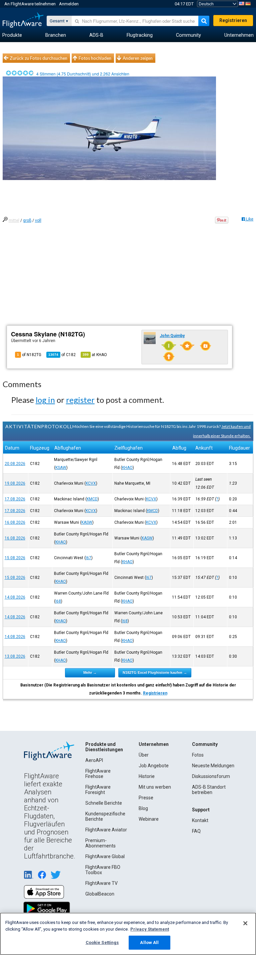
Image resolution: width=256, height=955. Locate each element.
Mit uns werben (155, 787)
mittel (14, 220)
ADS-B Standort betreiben (209, 789)
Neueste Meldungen (213, 765)
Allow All (149, 942)
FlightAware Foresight (98, 789)
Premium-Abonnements (100, 843)
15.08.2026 (15, 557)
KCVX (91, 483)
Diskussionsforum (211, 776)
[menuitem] (12, 35)
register (80, 400)
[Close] (245, 923)
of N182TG (29, 354)
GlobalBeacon (99, 894)
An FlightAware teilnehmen (30, 3)
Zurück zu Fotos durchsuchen (38, 58)
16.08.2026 (15, 522)
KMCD (92, 499)
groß (27, 220)
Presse (146, 797)
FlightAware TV (101, 883)
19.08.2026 (15, 483)
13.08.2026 (15, 656)
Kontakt (200, 820)
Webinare (149, 819)
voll (38, 220)
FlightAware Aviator (106, 829)
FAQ (196, 831)
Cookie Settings (102, 942)
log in (45, 400)
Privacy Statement (149, 929)
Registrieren (233, 20)
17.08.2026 (15, 499)
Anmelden (69, 3)
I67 (88, 557)
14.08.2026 (15, 597)
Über (144, 755)
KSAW (60, 467)
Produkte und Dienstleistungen (104, 747)
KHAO (127, 467)
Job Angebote (154, 765)
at (95, 354)
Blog (143, 808)
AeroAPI (94, 760)
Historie (147, 776)
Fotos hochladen (95, 58)
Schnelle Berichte (103, 803)
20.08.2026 (15, 463)
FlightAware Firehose (98, 773)
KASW (86, 522)
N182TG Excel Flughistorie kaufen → (155, 672)
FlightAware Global (105, 856)
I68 (58, 601)
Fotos (198, 755)
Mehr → (90, 672)
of (62, 354)
